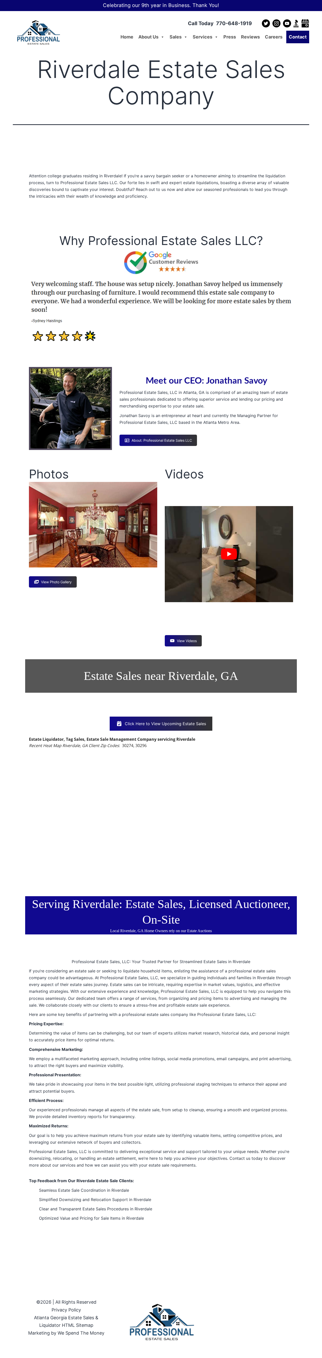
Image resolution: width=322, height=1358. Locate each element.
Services (202, 36)
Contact (298, 36)
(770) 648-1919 (161, 216)
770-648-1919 (234, 23)
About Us (148, 36)
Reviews (250, 36)
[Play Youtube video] (229, 554)
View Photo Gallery (56, 582)
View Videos (187, 641)
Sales (176, 36)
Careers (274, 36)
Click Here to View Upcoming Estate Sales (165, 723)
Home (126, 36)
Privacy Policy (66, 1309)
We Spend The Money (81, 1333)
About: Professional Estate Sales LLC (162, 440)
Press (229, 36)
